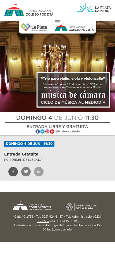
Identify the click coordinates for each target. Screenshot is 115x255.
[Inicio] (29, 10)
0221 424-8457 (52, 216)
